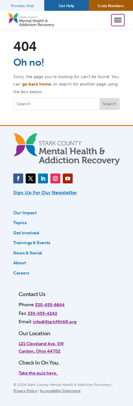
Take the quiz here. (38, 373)
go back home (36, 84)
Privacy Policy (25, 391)
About (19, 263)
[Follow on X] (31, 178)
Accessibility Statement (60, 391)
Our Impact (24, 213)
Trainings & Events (31, 242)
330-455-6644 (50, 305)
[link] (64, 369)
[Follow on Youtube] (68, 178)
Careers (21, 273)
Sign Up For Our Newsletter (45, 192)
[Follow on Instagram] (55, 178)
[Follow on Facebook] (18, 178)
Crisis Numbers (111, 6)
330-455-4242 (42, 313)
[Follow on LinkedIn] (43, 178)
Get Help (66, 6)
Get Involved (26, 233)
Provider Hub (22, 6)
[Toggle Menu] (118, 20)
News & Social (27, 253)
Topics (20, 222)
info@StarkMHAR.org (54, 321)
